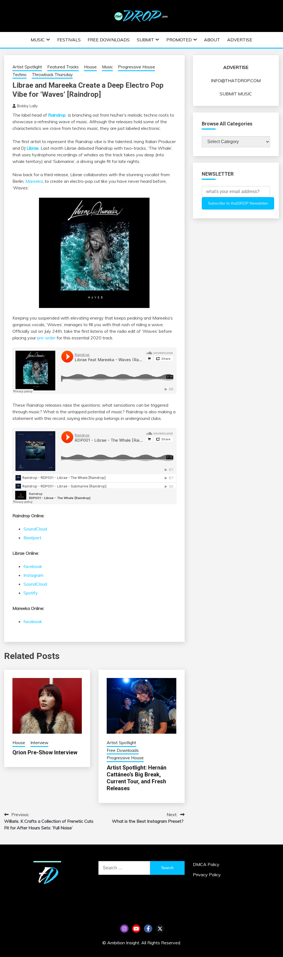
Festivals (69, 39)
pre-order (46, 338)
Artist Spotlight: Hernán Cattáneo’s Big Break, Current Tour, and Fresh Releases (136, 778)
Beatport (32, 537)
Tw (160, 928)
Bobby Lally (27, 105)
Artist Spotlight (27, 66)
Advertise (239, 39)
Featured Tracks (63, 66)
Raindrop (57, 115)
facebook (32, 566)
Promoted (179, 39)
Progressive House (136, 66)
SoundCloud (35, 529)
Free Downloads (109, 39)
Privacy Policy (207, 874)
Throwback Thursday (52, 74)
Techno (19, 74)
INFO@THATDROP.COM (236, 80)
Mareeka (34, 181)
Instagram (33, 575)
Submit (145, 39)
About (212, 39)
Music (38, 39)
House (90, 66)
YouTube (136, 928)
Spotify (30, 593)
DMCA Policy (206, 864)
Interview (39, 742)
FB (148, 928)
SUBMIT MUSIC (236, 93)
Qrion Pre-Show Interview (44, 752)
